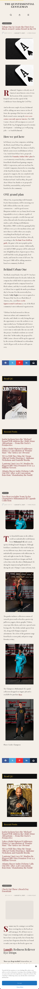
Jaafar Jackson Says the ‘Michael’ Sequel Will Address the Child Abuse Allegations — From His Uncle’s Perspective (18, 442)
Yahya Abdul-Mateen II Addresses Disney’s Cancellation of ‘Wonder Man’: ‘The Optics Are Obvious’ (17, 450)
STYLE (5, 493)
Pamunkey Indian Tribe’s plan (22, 156)
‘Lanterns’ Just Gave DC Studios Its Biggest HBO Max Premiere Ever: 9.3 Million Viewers (18, 465)
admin (10, 33)
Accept (19, 983)
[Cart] (19, 15)
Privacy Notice (20, 987)
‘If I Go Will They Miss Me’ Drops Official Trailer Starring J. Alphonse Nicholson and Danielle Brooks (18, 458)
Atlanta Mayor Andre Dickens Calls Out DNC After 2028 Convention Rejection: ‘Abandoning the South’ (18, 473)
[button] (36, 966)
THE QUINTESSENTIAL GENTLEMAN (19, 5)
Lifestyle (7, 23)
